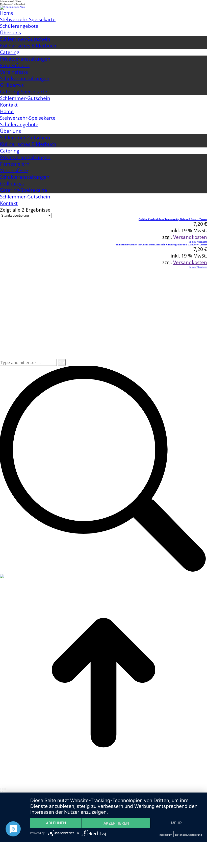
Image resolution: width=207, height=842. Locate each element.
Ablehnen (56, 823)
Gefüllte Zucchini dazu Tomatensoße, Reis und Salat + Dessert (173, 219)
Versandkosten (190, 237)
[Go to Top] (103, 785)
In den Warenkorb (198, 241)
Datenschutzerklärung (188, 834)
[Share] (2, 788)
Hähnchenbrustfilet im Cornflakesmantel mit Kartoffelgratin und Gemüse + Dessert (161, 244)
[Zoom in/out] (5, 788)
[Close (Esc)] (0, 788)
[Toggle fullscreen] (4, 788)
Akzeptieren (116, 823)
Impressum (165, 834)
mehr (176, 823)
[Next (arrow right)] (2, 791)
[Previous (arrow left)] (0, 791)
